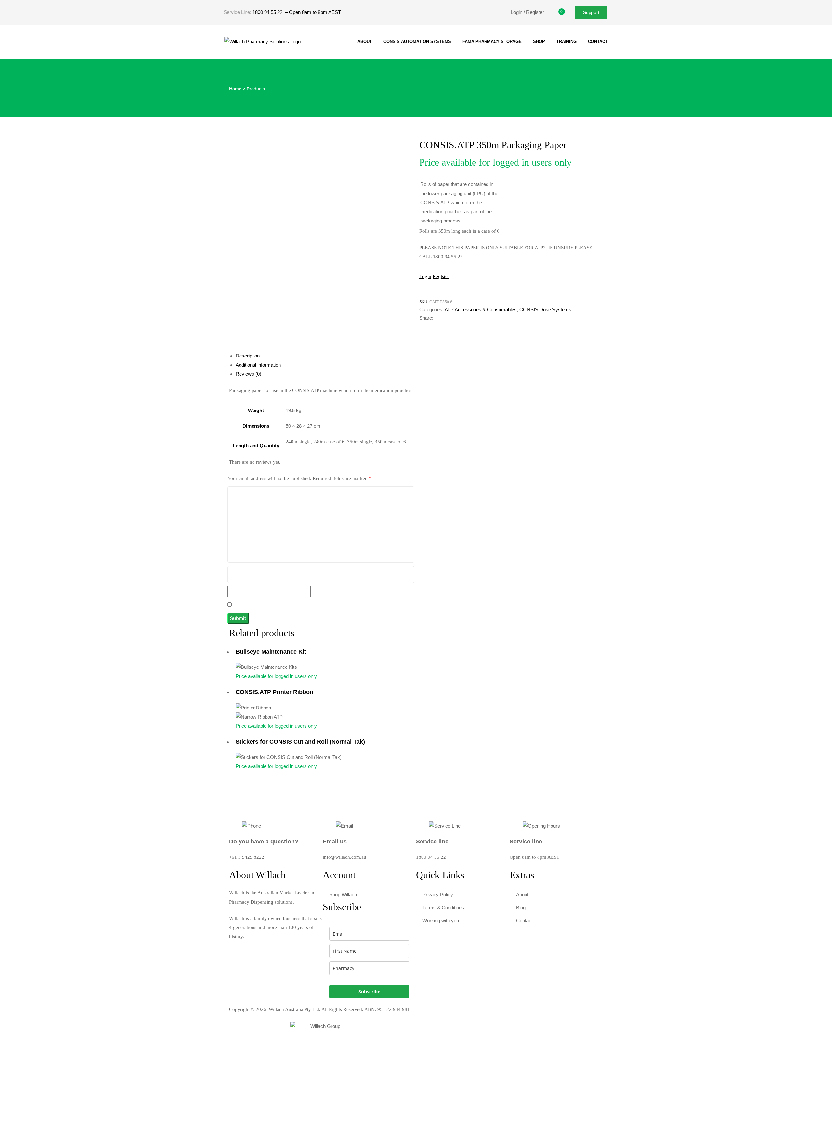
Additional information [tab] (258, 365)
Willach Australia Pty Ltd (294, 1009)
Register (441, 276)
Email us (335, 841)
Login (425, 276)
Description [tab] (248, 355)
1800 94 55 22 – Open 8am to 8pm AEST (297, 12)
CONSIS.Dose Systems (545, 309)
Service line (432, 841)
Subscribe (369, 992)
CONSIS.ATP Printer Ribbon (274, 692)
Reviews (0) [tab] (248, 374)
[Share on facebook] (435, 318)
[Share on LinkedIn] (436, 318)
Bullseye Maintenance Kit (271, 651)
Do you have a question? (263, 841)
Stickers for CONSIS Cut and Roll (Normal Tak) (300, 741)
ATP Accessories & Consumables (481, 309)
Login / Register (527, 12)
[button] (591, 12)
